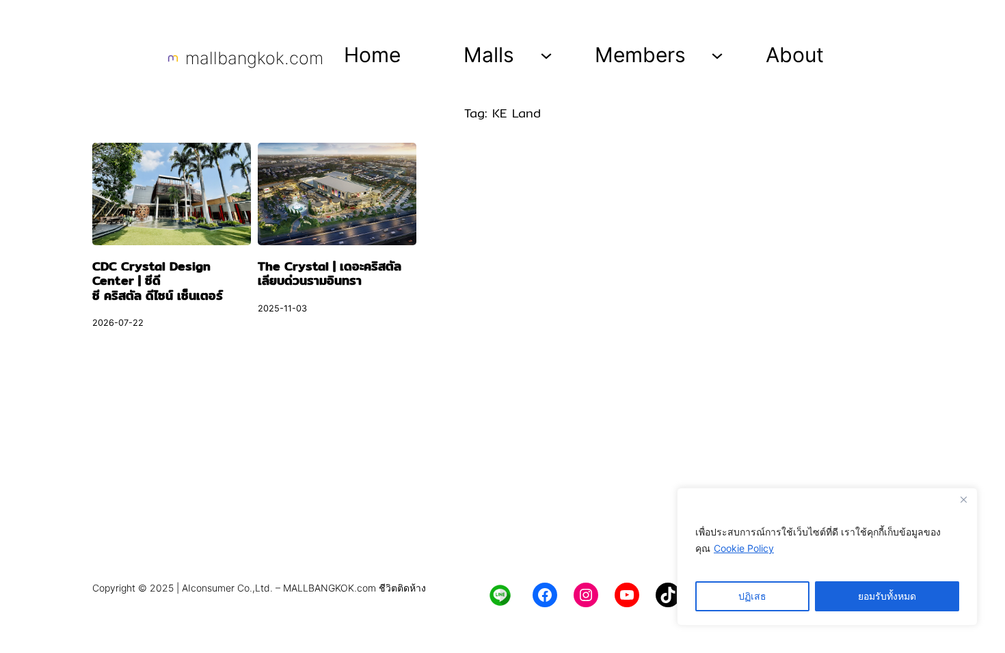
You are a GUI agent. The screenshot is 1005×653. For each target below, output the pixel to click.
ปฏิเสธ (752, 596)
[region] (827, 557)
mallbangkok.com (254, 58)
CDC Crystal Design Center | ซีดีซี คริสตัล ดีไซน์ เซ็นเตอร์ (157, 281)
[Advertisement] (502, 468)
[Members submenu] (717, 54)
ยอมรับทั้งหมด (887, 596)
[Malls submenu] (546, 54)
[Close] (963, 499)
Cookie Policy (744, 548)
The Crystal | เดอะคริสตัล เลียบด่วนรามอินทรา (329, 273)
